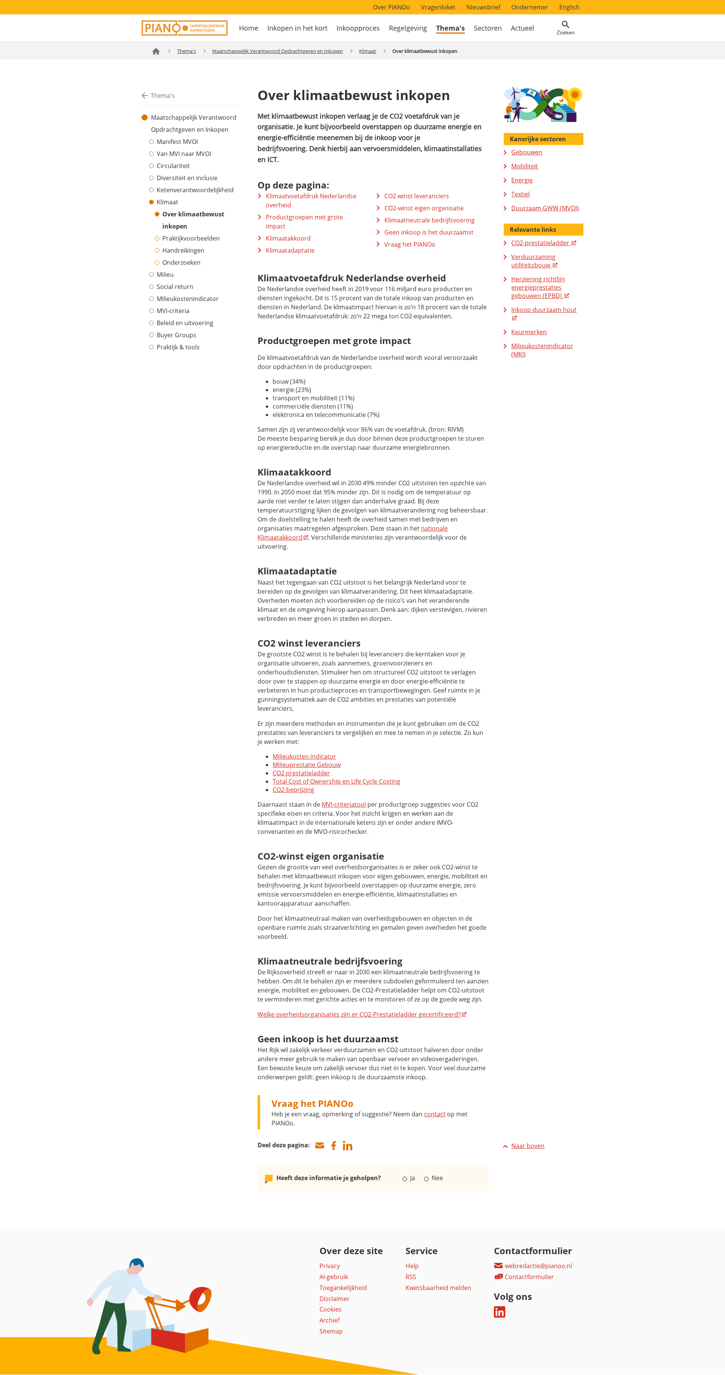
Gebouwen (526, 152)
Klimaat (367, 51)
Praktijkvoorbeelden (191, 238)
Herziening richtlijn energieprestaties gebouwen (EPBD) (538, 287)
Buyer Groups (176, 335)
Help (412, 1266)
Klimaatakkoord (288, 238)
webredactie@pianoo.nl (537, 1266)
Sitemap (331, 1331)
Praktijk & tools (178, 347)
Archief (329, 1320)
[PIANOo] (185, 33)
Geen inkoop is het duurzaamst (429, 232)
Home (248, 27)
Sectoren (488, 27)
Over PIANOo (391, 7)
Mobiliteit (524, 166)
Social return (175, 286)
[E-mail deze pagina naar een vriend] (319, 1145)
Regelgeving (408, 27)
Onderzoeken (181, 262)
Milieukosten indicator (304, 756)
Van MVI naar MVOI (184, 154)
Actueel (522, 27)
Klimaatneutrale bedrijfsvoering (429, 220)
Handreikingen (183, 250)
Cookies (330, 1309)
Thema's (450, 27)
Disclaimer (334, 1299)
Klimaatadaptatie (290, 250)
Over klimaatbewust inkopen (193, 220)
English (569, 7)
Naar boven (528, 1146)
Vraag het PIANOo (409, 244)
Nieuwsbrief (483, 7)
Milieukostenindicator (188, 299)
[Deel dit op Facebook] (333, 1145)
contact (435, 1114)
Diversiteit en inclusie (187, 178)
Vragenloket (438, 7)
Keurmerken (529, 332)
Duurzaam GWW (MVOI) (545, 208)
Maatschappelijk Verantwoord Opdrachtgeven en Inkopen (277, 51)
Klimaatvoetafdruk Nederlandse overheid (311, 200)
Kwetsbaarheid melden (438, 1288)
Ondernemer (529, 7)
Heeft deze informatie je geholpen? (328, 1178)
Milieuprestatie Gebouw (307, 765)
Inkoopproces (358, 27)
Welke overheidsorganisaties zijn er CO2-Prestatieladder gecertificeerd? (359, 1014)
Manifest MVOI (177, 141)
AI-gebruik (333, 1277)
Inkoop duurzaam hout (544, 310)
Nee (436, 1178)
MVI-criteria (173, 311)
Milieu (165, 274)
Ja (412, 1178)
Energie (522, 180)
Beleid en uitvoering (185, 323)
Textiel (520, 194)
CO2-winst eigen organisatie (424, 208)
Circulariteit (173, 166)
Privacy (329, 1266)
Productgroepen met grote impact (304, 221)
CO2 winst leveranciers (416, 196)
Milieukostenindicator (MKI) (542, 350)
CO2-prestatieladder (541, 243)
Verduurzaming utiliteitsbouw (533, 261)
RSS (411, 1277)
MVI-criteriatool (344, 804)
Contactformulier (528, 1277)
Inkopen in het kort (297, 27)
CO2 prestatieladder (301, 773)
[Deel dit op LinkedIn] (347, 1145)
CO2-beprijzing (293, 789)
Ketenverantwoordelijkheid (195, 190)
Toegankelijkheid (343, 1288)
